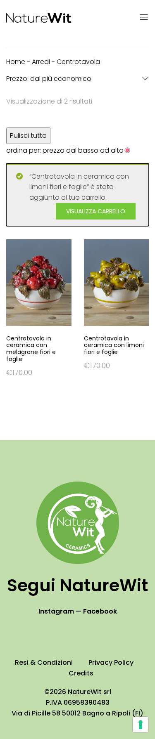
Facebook (100, 611)
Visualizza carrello (95, 211)
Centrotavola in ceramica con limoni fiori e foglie (114, 345)
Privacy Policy (111, 662)
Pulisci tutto (28, 135)
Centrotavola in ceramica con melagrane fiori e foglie (31, 349)
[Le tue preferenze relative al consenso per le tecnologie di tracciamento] (140, 724)
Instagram (56, 611)
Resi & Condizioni (44, 662)
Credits (81, 673)
